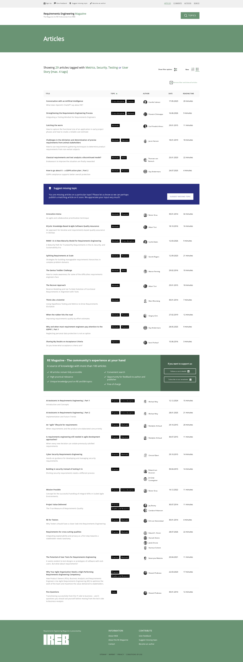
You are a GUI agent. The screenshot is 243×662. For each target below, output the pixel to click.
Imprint (112, 654)
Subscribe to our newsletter (178, 379)
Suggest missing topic (180, 196)
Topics (192, 15)
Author (146, 93)
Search (196, 3)
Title (48, 93)
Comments (177, 3)
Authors (187, 3)
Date (171, 93)
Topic (113, 93)
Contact (111, 644)
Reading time (188, 93)
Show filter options (165, 69)
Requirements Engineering (65, 15)
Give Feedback (145, 636)
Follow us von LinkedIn (178, 371)
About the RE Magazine (118, 640)
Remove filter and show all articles (185, 82)
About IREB (113, 636)
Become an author (146, 644)
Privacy (120, 654)
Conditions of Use (134, 654)
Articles (167, 3)
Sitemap (103, 654)
